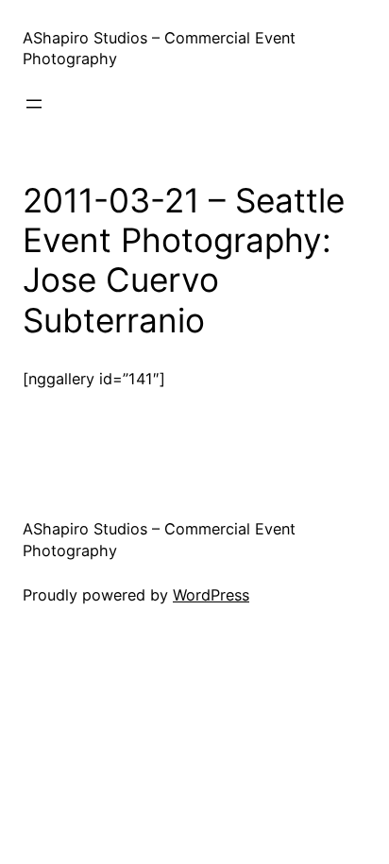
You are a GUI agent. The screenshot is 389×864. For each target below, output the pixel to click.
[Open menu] (34, 104)
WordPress (211, 594)
